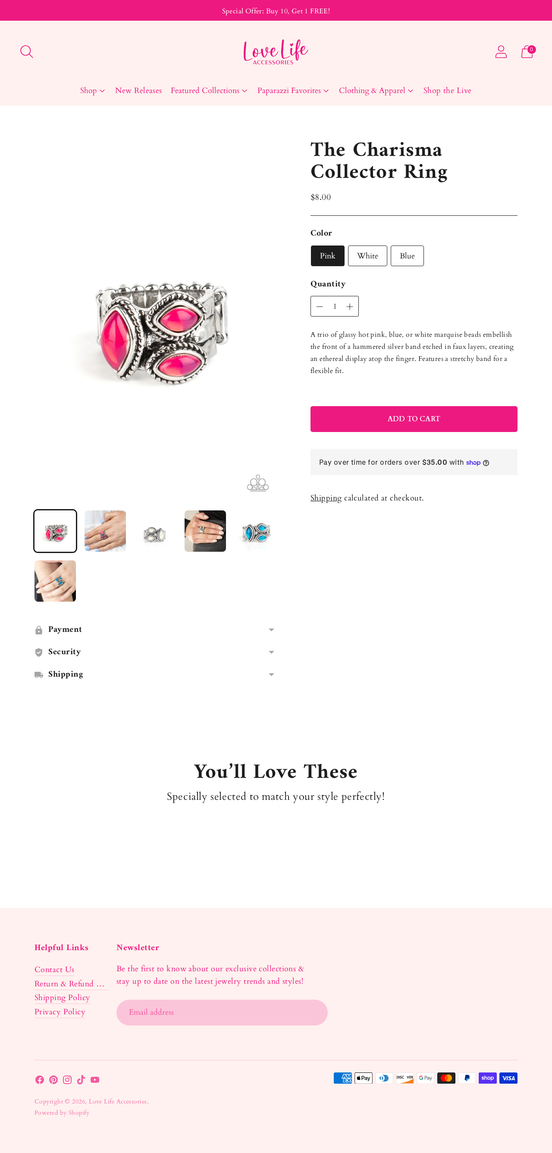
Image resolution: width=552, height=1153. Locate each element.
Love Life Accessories (118, 1101)
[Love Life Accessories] (276, 52)
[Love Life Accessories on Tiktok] (81, 1082)
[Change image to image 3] (155, 531)
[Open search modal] (27, 52)
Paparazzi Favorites (289, 90)
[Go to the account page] (501, 52)
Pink (328, 256)
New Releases (138, 90)
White (367, 256)
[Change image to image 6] (55, 581)
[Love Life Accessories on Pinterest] (53, 1082)
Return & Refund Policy (76, 984)
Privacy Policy (59, 1012)
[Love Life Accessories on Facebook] (39, 1082)
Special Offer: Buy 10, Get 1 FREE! (276, 11)
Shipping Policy (62, 997)
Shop (88, 90)
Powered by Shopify (61, 1113)
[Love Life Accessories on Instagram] (67, 1082)
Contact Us (54, 969)
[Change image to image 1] (55, 531)
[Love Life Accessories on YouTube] (95, 1082)
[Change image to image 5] (255, 531)
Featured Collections (205, 90)
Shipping (326, 498)
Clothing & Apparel (372, 90)
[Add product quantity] (319, 306)
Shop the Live (447, 90)
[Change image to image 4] (205, 531)
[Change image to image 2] (105, 531)
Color (321, 234)
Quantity (327, 285)
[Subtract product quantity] (349, 306)
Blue (407, 256)
